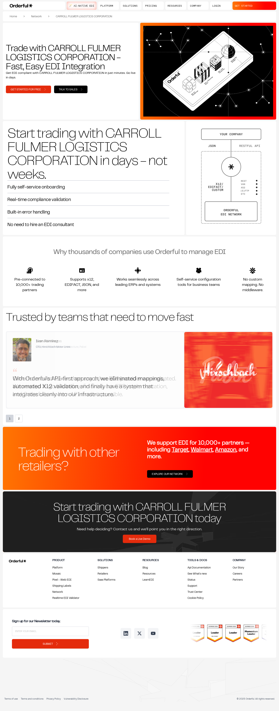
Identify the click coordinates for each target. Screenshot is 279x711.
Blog (145, 567)
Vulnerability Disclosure (76, 698)
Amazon (225, 449)
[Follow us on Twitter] (139, 633)
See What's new (197, 573)
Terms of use (11, 698)
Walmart (202, 449)
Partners (238, 579)
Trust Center (195, 591)
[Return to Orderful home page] (16, 560)
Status (191, 579)
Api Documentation (199, 567)
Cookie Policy (196, 597)
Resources (149, 573)
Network (36, 16)
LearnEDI (148, 579)
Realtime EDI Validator (65, 597)
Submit (48, 643)
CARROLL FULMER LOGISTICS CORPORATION (84, 16)
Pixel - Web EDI (62, 579)
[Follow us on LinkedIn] (126, 633)
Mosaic (56, 573)
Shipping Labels (61, 585)
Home (13, 16)
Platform (57, 567)
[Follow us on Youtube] (153, 633)
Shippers (103, 567)
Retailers (103, 573)
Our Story (238, 567)
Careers (237, 573)
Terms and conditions (32, 698)
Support (192, 585)
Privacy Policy (53, 698)
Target (180, 449)
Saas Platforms (106, 579)
